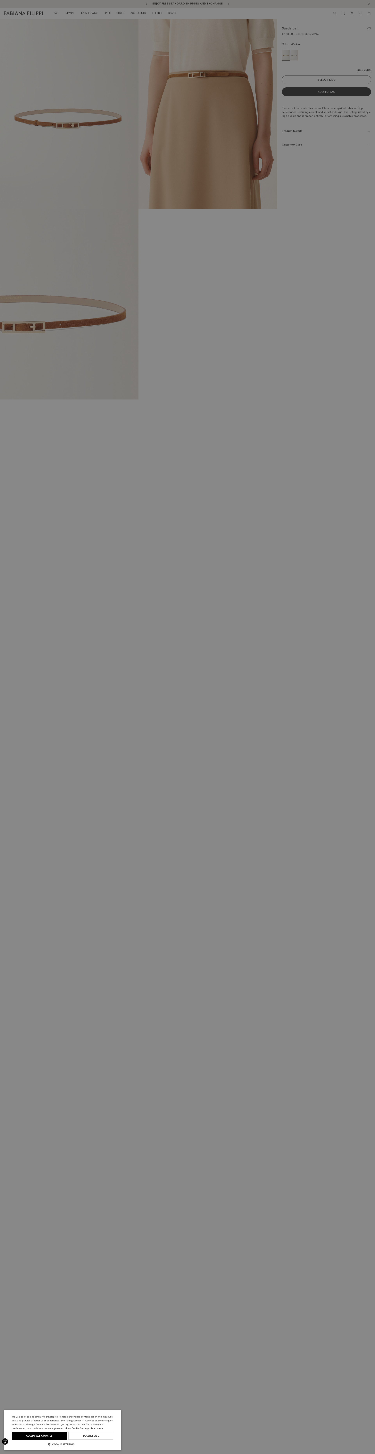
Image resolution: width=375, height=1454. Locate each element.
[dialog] (187, 727)
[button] (62, 1444)
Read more (97, 1428)
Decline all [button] (91, 1435)
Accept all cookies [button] (39, 1435)
